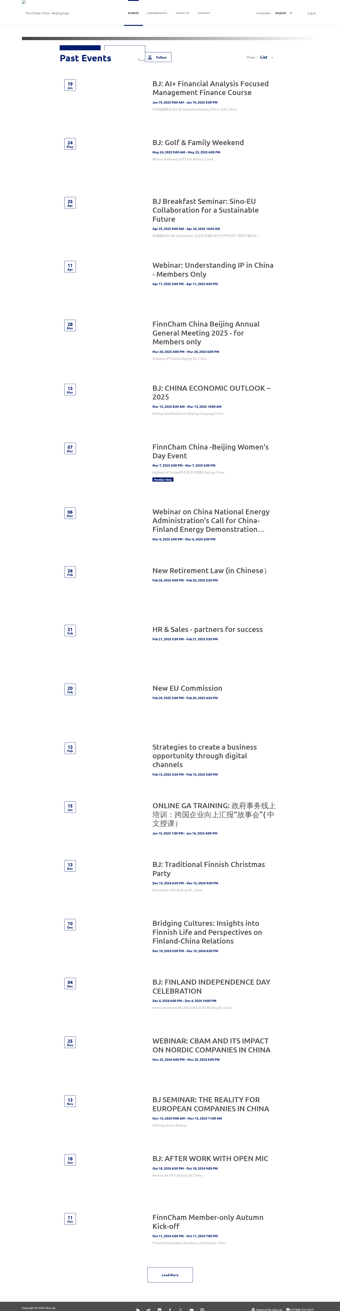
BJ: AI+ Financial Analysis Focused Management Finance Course (210, 88)
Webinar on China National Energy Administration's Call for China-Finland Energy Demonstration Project (211, 524)
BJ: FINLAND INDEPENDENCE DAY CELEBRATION (211, 986)
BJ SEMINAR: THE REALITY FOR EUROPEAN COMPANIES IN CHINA (210, 1104)
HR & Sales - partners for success (207, 629)
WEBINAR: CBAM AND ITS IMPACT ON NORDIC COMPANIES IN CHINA (211, 1045)
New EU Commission (187, 687)
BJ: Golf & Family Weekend (198, 142)
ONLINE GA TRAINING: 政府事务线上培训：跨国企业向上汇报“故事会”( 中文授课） (214, 814)
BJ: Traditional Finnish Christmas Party (208, 868)
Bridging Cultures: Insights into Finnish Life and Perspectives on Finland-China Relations (207, 931)
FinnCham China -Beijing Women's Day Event (210, 451)
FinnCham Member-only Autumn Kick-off (208, 1221)
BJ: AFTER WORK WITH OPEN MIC (210, 1158)
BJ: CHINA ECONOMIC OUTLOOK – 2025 (211, 392)
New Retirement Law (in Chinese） (211, 570)
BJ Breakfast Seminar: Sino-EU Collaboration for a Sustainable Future (205, 210)
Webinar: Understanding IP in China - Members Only (213, 269)
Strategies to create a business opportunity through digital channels (204, 755)
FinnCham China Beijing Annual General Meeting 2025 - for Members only (206, 332)
